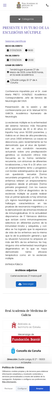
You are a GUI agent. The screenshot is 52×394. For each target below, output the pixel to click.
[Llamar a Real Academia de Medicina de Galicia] (47, 5)
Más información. (9, 382)
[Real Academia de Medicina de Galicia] (27, 5)
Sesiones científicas (15, 41)
